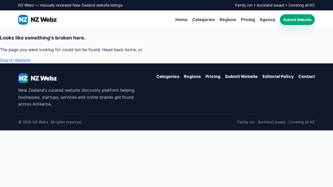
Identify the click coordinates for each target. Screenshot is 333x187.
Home (181, 19)
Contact (306, 76)
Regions (228, 19)
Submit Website (297, 19)
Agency (267, 19)
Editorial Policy (278, 76)
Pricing (248, 19)
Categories (203, 19)
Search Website (15, 60)
